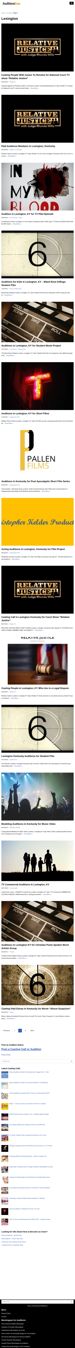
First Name (15, 671)
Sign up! (37, 690)
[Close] (64, 652)
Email (13, 662)
